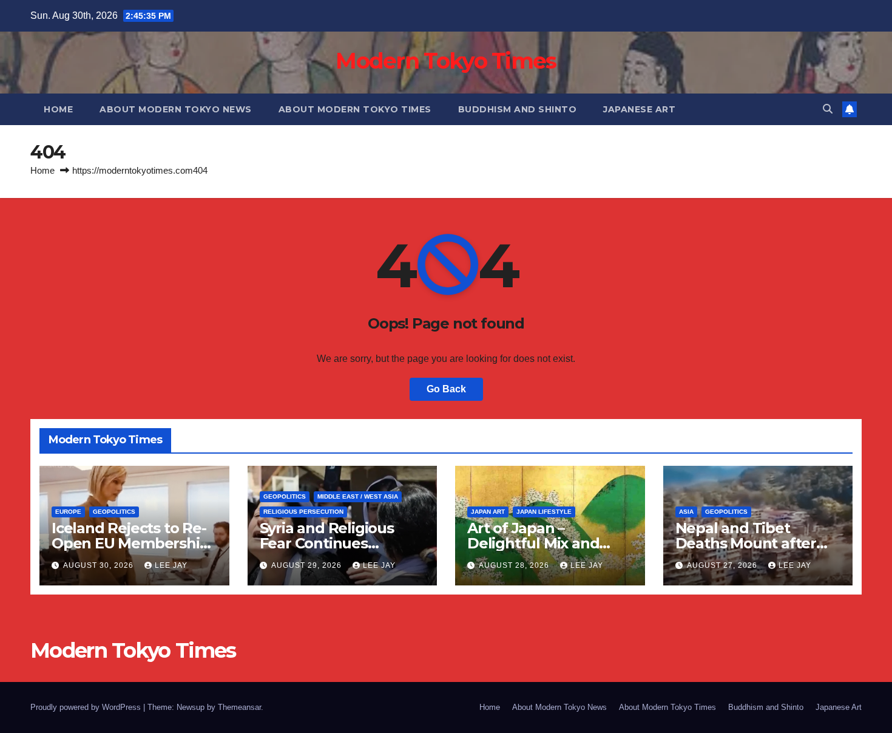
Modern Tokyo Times (446, 60)
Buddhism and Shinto (517, 109)
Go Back (446, 389)
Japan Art (488, 511)
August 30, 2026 (99, 565)
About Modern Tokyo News (176, 109)
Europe (68, 511)
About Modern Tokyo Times (355, 109)
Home (58, 109)
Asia (686, 511)
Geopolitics (114, 511)
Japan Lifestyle (544, 511)
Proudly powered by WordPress (86, 707)
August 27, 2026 (723, 565)
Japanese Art (639, 109)
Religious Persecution (303, 511)
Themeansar (239, 707)
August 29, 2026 (307, 565)
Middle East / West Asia (357, 496)
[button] (828, 109)
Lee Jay (171, 565)
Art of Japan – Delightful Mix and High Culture (533, 543)
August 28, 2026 (515, 565)
